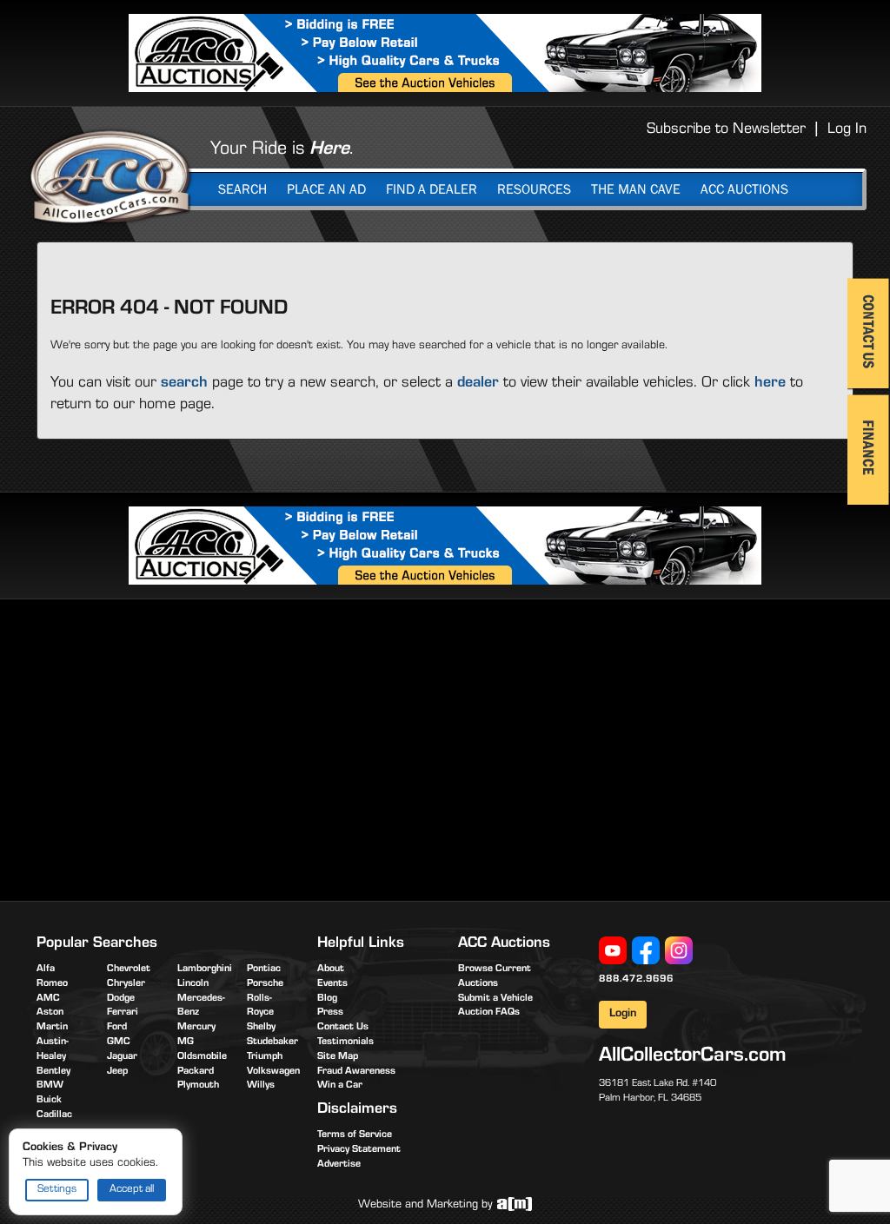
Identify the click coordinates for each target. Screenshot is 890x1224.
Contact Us (343, 1027)
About (330, 969)
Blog (327, 999)
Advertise (339, 1165)
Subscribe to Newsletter (726, 130)
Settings (56, 1189)
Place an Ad (326, 189)
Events (332, 984)
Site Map (337, 1057)
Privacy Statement (359, 1150)
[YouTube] (613, 951)
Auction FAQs (489, 1013)
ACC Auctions (744, 189)
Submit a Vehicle (495, 999)
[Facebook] (646, 951)
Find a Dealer (431, 189)
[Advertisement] (183, 747)
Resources (534, 189)
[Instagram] (679, 951)
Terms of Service (354, 1135)
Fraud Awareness (356, 1072)
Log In (847, 130)
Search (242, 189)
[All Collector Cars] (110, 176)
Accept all (132, 1189)
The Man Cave (636, 189)
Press (330, 1013)
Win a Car (339, 1086)
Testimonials (345, 1042)
